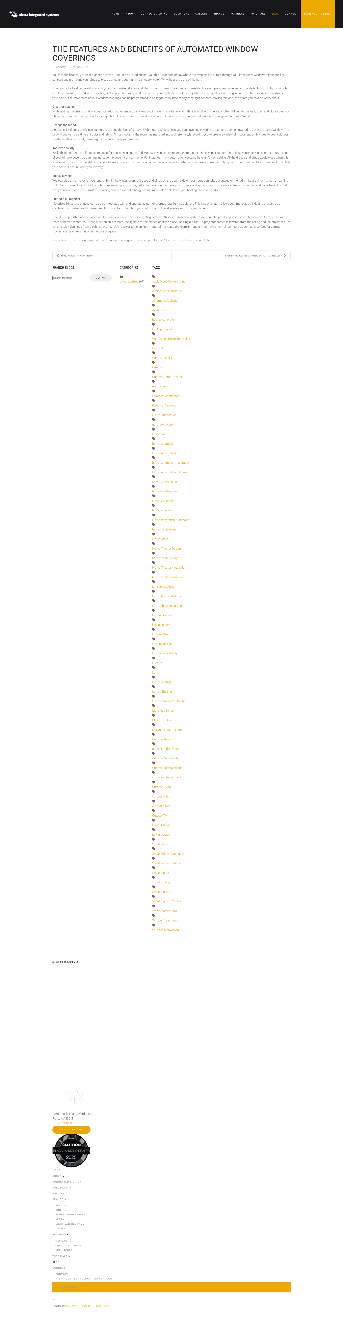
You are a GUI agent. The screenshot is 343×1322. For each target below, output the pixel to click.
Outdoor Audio (161, 739)
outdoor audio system (166, 749)
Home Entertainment (165, 482)
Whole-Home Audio (164, 911)
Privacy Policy (102, 1306)
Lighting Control (162, 615)
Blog (275, 13)
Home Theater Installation (169, 567)
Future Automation (164, 415)
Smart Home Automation (168, 854)
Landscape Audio (163, 586)
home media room (164, 529)
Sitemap (85, 1306)
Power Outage (161, 825)
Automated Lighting (164, 300)
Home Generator (163, 501)
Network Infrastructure (167, 730)
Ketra (59, 1219)
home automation (163, 443)
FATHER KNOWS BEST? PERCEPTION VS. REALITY (253, 255)
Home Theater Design (166, 548)
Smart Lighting (161, 892)
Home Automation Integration (171, 472)
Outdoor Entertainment (167, 768)
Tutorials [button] (258, 13)
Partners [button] (237, 13)
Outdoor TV (159, 815)
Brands (58, 1199)
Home (116, 13)
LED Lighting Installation (167, 606)
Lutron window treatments (169, 701)
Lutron (156, 672)
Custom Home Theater (167, 377)
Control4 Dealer (162, 358)
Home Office (160, 539)
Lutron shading (162, 682)
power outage (161, 834)
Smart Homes (161, 873)
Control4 (157, 348)
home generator (162, 510)
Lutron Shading (162, 691)
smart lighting (161, 882)
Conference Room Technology (171, 339)
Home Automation (164, 453)
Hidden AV (159, 434)
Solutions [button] (181, 13)
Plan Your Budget (318, 14)
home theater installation (168, 577)
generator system (163, 424)
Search (101, 278)
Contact (61, 1274)
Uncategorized (129, 281)
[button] (54, 1299)
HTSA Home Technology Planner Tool (84, 1278)
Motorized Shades (164, 720)
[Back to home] (34, 14)
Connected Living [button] (154, 13)
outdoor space (161, 806)
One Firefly (71, 1306)
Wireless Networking (165, 930)
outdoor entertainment (166, 777)
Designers (63, 1240)
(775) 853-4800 (62, 1123)
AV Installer (159, 310)
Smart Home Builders (166, 863)
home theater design (165, 558)
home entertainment (165, 491)
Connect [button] (291, 13)
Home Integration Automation (171, 520)
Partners (59, 1234)
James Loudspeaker (70, 1214)
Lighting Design (162, 634)
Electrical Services (164, 405)
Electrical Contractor (165, 396)
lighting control (161, 625)
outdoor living (160, 796)
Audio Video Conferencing (168, 281)
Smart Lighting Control (166, 901)
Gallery (201, 13)
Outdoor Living (161, 787)
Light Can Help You (70, 1223)
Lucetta (157, 663)
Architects (63, 1250)
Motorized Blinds (163, 710)
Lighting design (162, 644)
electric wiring (161, 386)
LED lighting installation (167, 596)
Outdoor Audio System (166, 758)
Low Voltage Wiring (164, 653)
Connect (58, 1267)
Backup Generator (163, 329)
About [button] (130, 13)
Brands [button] (218, 13)
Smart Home (160, 844)
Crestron (158, 367)
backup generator (163, 319)
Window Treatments (165, 920)
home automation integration (171, 463)
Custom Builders (68, 1245)
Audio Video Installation (167, 291)
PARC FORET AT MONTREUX (77, 255)
